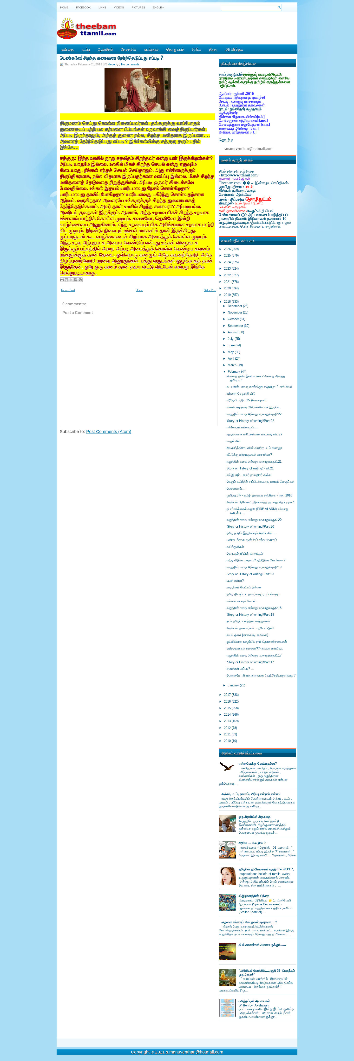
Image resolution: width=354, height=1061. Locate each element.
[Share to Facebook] (75, 279)
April (231, 358)
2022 (228, 275)
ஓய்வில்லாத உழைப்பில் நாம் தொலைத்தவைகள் (257, 641)
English (158, 7)
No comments (130, 64)
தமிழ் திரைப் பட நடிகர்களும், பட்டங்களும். (254, 594)
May (231, 352)
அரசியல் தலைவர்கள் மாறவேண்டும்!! (250, 628)
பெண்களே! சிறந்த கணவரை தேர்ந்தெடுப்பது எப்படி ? (111, 57)
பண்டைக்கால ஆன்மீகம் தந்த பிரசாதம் (252, 540)
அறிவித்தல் (234, 49)
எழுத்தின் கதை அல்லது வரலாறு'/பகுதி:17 (254, 655)
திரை (213, 49)
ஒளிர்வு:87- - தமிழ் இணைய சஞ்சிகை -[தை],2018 (259, 495)
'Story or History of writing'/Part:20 (250, 526)
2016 (228, 701)
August (233, 332)
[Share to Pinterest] (80, 279)
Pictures (138, 7)
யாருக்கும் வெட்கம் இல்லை (244, 587)
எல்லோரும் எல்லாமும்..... (243, 427)
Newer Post (68, 290)
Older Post (210, 290)
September (236, 326)
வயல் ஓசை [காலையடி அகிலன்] (247, 635)
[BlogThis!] (66, 279)
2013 (228, 721)
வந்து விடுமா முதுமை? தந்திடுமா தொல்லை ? (256, 560)
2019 (228, 295)
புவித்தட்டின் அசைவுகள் (254, 1001)
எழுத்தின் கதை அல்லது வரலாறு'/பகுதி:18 (254, 608)
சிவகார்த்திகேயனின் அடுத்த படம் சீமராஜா (254, 448)
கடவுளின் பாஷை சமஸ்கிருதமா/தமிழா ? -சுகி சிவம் (259, 387)
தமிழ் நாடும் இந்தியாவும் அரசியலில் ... (251, 533)
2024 (228, 262)
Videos (119, 7)
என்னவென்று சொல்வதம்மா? (258, 763)
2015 (228, 708)
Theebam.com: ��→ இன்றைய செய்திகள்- (254, 183)
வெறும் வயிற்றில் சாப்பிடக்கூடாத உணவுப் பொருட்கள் (260, 481)
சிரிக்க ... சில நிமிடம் (252, 843)
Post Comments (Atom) (108, 431)
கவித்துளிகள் (235, 547)
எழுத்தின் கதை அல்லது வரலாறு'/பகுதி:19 (254, 567)
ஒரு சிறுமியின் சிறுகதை (254, 816)
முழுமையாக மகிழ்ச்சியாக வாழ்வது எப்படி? (254, 434)
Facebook (83, 7)
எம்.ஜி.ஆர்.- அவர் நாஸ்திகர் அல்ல (249, 475)
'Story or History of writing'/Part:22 (250, 421)
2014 (228, 714)
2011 (228, 734)
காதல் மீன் (233, 441)
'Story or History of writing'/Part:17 (250, 662)
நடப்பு (86, 49)
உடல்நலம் (151, 49)
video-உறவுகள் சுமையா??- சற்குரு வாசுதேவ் (255, 648)
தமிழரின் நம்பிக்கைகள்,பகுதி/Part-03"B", (266, 869)
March (232, 365)
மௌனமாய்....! (237, 488)
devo (111, 64)
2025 (228, 255)
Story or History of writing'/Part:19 (250, 574)
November (235, 312)
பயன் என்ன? (235, 580)
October (234, 319)
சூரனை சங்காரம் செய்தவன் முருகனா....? (249, 922)
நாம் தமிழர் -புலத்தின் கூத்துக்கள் (248, 621)
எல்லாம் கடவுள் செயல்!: (242, 601)
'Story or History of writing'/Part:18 (250, 614)
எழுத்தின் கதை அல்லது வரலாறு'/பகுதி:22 (254, 414)
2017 (228, 695)
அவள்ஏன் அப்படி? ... (240, 668)
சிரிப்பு (196, 49)
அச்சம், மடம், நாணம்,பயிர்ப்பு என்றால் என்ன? (251, 794)
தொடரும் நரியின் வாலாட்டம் (245, 553)
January (234, 685)
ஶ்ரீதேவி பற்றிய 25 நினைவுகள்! (246, 400)
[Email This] (61, 279)
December (235, 306)
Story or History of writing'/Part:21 (250, 468)
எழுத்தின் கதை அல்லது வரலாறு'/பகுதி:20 (254, 520)
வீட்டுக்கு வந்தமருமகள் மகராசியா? (249, 454)
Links (102, 7)
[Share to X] (71, 279)
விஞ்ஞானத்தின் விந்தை (254, 896)
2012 (228, 728)
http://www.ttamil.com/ (239, 175)
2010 (228, 741)
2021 (228, 282)
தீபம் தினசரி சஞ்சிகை (237, 171)
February (234, 371)
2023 (228, 268)
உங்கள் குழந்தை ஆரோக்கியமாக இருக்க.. (254, 407)
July (231, 339)
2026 (228, 249)
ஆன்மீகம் (105, 49)
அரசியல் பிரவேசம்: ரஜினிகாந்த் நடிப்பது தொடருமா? (260, 502)
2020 (228, 288)
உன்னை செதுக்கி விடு (241, 393)
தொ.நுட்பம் (175, 49)
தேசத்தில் (129, 49)
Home (64, 7)
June (232, 345)
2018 (228, 301)
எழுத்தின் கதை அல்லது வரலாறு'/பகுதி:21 (254, 461)
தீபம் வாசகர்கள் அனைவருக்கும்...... (262, 945)
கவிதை (67, 49)
